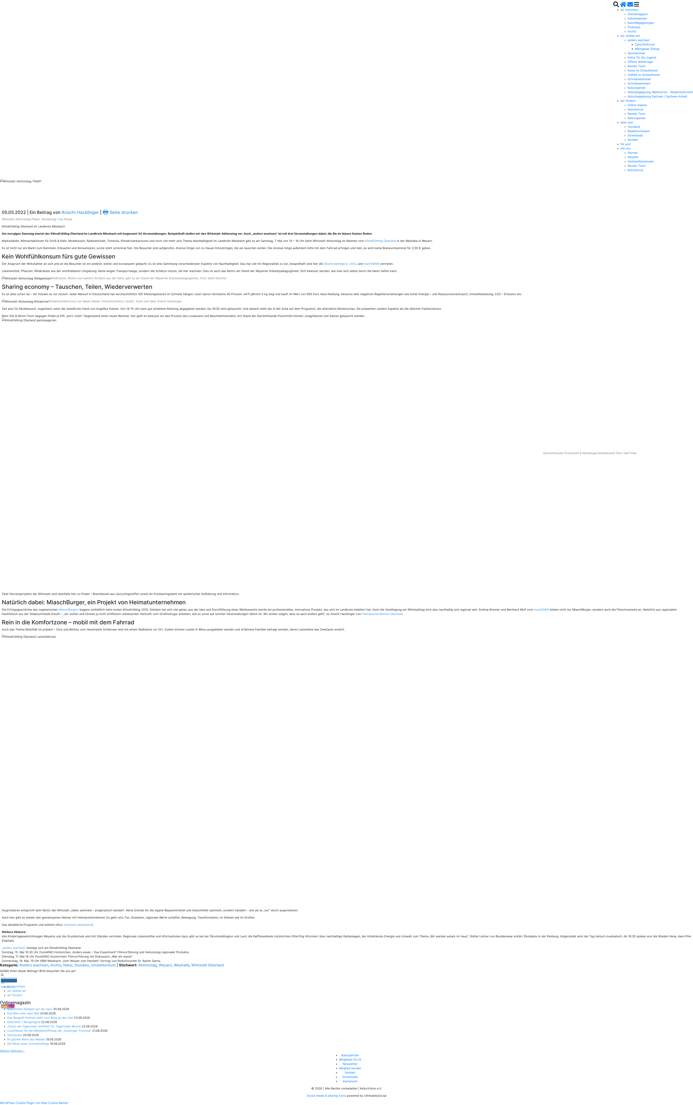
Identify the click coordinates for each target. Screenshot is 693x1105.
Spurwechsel (636, 53)
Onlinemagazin (638, 14)
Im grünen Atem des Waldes (26, 1039)
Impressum (350, 1081)
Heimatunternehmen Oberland (382, 614)
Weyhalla (181, 965)
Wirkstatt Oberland (207, 965)
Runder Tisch (636, 66)
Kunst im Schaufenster (643, 70)
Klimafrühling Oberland (380, 241)
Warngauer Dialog (647, 49)
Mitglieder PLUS (350, 1059)
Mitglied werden (350, 1068)
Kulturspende (636, 88)
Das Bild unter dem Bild (23, 1013)
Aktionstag (147, 965)
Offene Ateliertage (640, 62)
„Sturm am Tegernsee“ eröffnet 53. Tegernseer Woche (44, 1026)
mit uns (625, 148)
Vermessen (14, 1035)
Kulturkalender (637, 18)
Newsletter (350, 1064)
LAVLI (353, 264)
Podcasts (634, 27)
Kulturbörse (635, 109)
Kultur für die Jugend (642, 57)
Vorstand (634, 127)
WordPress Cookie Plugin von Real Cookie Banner (34, 1103)
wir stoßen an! (630, 36)
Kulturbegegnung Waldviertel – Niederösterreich (660, 92)
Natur (68, 965)
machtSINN (371, 264)
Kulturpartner (350, 1055)
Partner (633, 153)
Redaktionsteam (639, 131)
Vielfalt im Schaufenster (644, 75)
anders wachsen (639, 40)
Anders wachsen (33, 965)
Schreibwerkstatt (639, 79)
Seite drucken (120, 212)
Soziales (82, 965)
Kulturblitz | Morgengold (23, 1022)
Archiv (632, 31)
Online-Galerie (637, 105)
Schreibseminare (639, 83)
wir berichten (629, 10)
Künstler (633, 157)
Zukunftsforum (645, 44)
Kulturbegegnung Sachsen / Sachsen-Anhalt (657, 96)
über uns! (626, 122)
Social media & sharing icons (327, 1095)
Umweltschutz (103, 965)
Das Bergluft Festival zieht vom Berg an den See (40, 1017)
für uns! (625, 144)
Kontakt (633, 140)
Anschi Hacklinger (80, 212)
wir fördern (628, 101)
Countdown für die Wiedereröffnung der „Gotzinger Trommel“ (49, 1030)
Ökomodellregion (335, 264)
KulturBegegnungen (641, 23)
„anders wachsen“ (14, 948)
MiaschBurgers (69, 609)
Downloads (635, 135)
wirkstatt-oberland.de (78, 924)
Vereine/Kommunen (641, 161)
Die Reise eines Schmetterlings (28, 1043)
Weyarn (165, 965)
